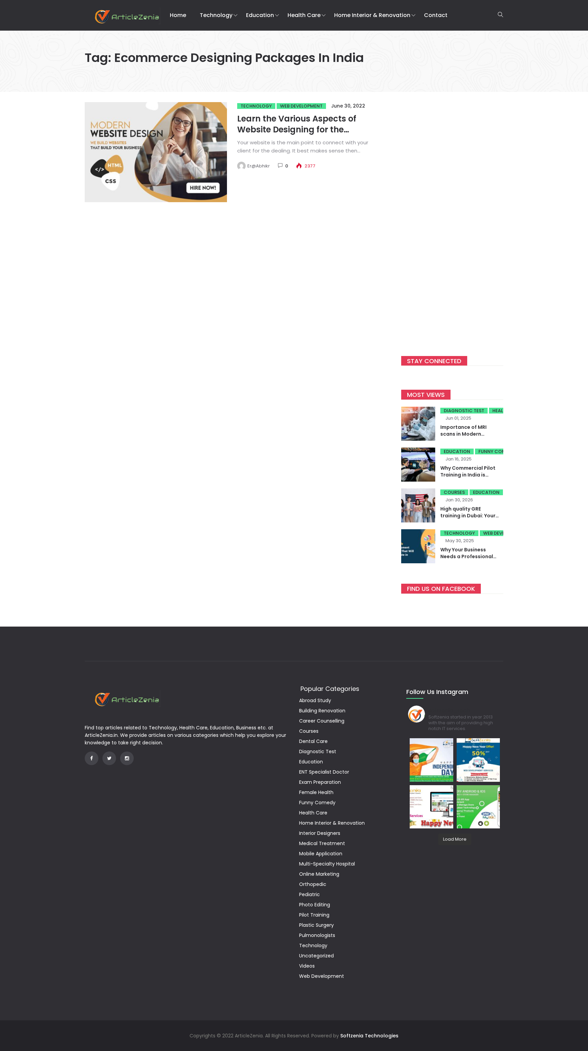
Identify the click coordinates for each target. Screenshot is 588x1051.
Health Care (304, 15)
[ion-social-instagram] (127, 758)
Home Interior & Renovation (372, 15)
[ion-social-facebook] (91, 758)
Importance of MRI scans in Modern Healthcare (463, 434)
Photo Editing (314, 904)
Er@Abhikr (258, 166)
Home (178, 15)
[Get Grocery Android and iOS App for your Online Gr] (478, 807)
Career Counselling (321, 720)
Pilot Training (314, 914)
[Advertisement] (452, 219)
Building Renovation (322, 710)
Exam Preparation (320, 782)
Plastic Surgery (316, 925)
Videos (307, 966)
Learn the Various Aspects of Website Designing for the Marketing (296, 129)
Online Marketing (319, 874)
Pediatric (309, 894)
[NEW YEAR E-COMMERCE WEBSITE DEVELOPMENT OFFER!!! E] (431, 807)
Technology (216, 15)
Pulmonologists (317, 935)
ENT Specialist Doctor (324, 772)
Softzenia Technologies (369, 1035)
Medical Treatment (322, 843)
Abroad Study (315, 700)
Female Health (316, 792)
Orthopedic (312, 884)
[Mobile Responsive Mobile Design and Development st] (478, 760)
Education (260, 15)
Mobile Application (320, 853)
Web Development (301, 106)
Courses (454, 492)
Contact (435, 15)
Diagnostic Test (464, 411)
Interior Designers (319, 833)
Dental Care (313, 741)
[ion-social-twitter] (109, 758)
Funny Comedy (496, 451)
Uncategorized (316, 955)
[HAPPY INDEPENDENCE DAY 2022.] (431, 760)
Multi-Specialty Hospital (327, 863)
